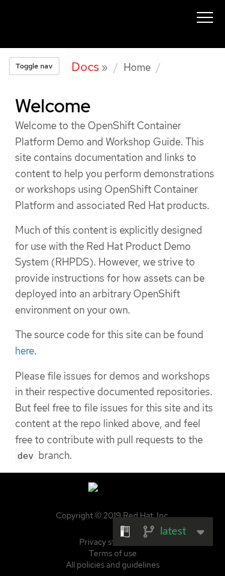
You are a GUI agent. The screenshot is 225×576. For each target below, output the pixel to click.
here (24, 350)
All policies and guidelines (113, 564)
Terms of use (113, 553)
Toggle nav (34, 66)
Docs (85, 66)
